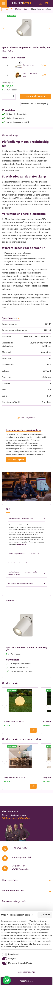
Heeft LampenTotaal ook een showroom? (24, 554)
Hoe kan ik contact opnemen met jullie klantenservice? (22, 573)
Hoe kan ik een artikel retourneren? (21, 518)
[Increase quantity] (14, 97)
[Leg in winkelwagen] (33, 730)
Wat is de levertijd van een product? (21, 583)
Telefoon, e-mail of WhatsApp (16, 818)
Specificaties (9, 318)
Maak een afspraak (16, 460)
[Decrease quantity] (4, 97)
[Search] (47, 3)
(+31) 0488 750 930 (20, 848)
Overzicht (46, 915)
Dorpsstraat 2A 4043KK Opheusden (20, 868)
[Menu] (3, 3)
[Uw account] (41, 3)
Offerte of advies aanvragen (33, 104)
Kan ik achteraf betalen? (17, 563)
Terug (6, 9)
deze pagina (21, 544)
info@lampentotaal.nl (21, 858)
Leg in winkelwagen (35, 96)
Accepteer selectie (26, 972)
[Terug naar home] (12, 9)
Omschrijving (10, 135)
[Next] (49, 28)
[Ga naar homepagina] (25, 3)
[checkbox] (9, 954)
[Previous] (4, 28)
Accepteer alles (26, 981)
